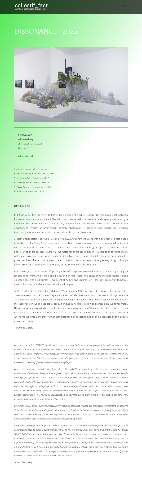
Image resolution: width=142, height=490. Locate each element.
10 (78, 115)
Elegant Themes (65, 485)
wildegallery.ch (26, 156)
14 (90, 115)
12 (84, 115)
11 (81, 115)
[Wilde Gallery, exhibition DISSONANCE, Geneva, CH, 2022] (71, 122)
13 (87, 115)
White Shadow (23, 173)
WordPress (90, 485)
